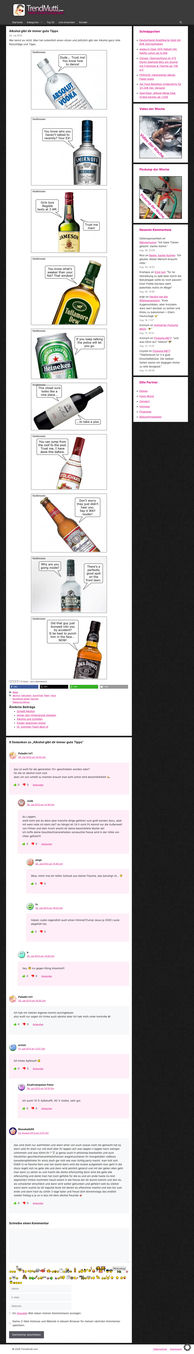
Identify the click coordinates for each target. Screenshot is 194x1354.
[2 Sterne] (12, 681)
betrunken (26, 695)
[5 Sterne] (19, 681)
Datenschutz (160, 1349)
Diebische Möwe (21, 702)
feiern (47, 695)
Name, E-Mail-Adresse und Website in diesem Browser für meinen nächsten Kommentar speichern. (66, 1323)
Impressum (176, 1349)
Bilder (15, 692)
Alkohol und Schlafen (30, 719)
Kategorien (33, 22)
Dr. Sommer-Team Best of (32, 726)
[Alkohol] (69, 79)
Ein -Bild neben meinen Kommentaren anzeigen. (47, 1313)
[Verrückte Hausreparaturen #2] (160, 217)
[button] (180, 22)
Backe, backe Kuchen (162, 255)
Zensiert (144, 401)
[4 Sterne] (16, 681)
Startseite (17, 22)
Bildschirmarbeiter (150, 416)
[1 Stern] (10, 681)
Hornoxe (144, 406)
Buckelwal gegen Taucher (25, 698)
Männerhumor (147, 242)
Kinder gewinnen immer (31, 723)
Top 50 (50, 22)
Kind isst (160, 272)
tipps (53, 695)
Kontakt (83, 22)
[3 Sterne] (14, 681)
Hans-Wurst (146, 396)
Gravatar (22, 1313)
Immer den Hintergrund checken (36, 715)
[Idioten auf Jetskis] (160, 157)
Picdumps (145, 411)
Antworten (38, 785)
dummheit (38, 695)
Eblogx (143, 391)
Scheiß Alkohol (26, 711)
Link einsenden (67, 22)
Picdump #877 (162, 338)
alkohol (16, 695)
